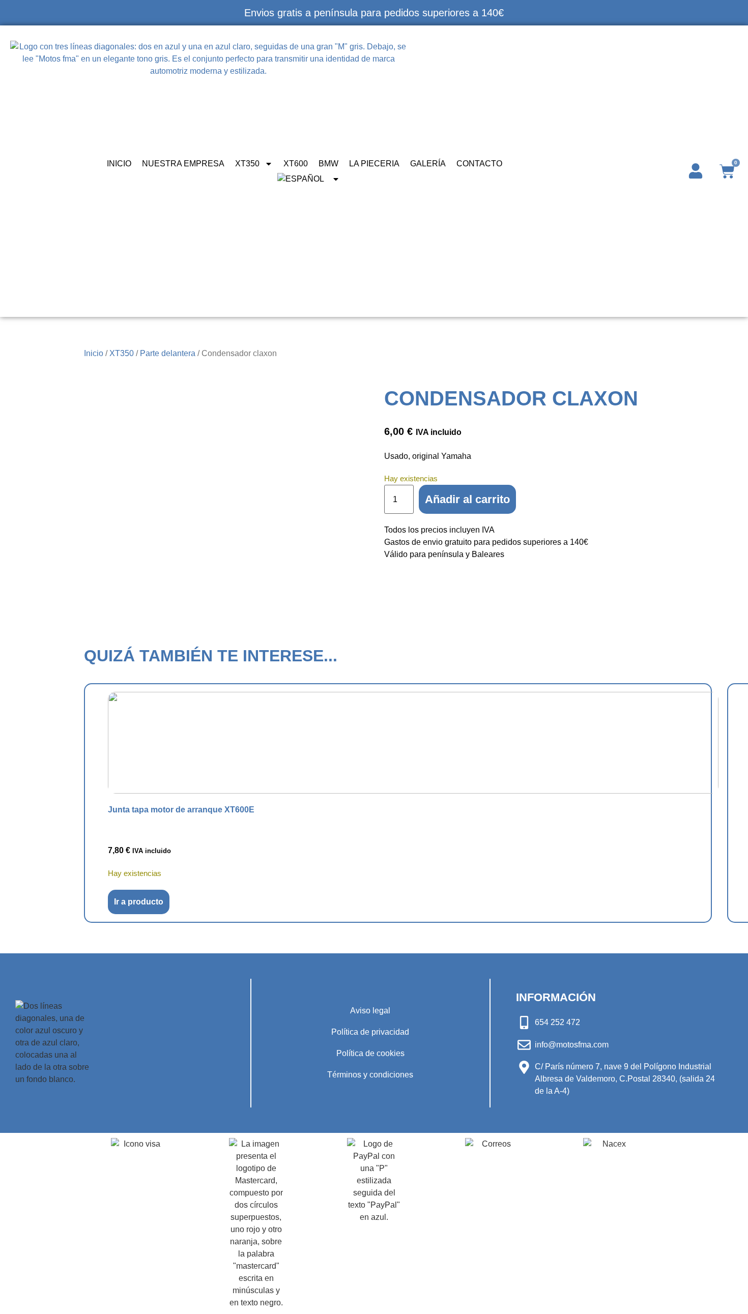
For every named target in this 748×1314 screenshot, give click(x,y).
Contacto (479, 163)
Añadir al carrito (467, 499)
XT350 (247, 163)
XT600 (295, 163)
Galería (428, 163)
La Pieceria (374, 163)
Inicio (119, 163)
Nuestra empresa (183, 163)
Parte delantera (167, 353)
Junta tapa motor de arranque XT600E (181, 809)
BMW (328, 163)
